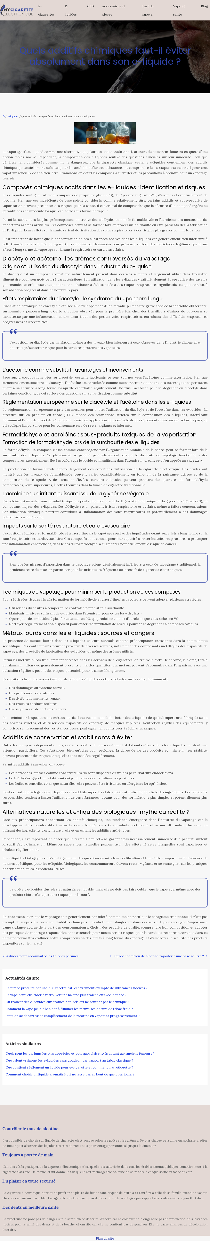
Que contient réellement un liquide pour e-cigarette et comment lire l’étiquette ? (69, 1067)
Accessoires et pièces (113, 10)
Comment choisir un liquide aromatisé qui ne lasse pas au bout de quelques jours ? (70, 1074)
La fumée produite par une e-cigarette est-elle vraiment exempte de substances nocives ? (76, 988)
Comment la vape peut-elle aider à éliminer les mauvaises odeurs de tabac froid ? (69, 1009)
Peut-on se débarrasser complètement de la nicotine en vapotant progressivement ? (73, 1016)
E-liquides (71, 10)
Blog (204, 6)
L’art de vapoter (148, 10)
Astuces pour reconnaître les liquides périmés (42, 956)
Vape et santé (179, 10)
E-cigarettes (46, 10)
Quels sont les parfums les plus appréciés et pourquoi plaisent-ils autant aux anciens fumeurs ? (80, 1053)
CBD (90, 6)
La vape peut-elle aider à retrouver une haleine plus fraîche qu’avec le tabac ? (66, 995)
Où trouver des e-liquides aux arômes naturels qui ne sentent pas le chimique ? (67, 1002)
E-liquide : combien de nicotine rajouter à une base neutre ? (157, 956)
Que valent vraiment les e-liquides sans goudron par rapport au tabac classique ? (69, 1060)
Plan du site (105, 1238)
